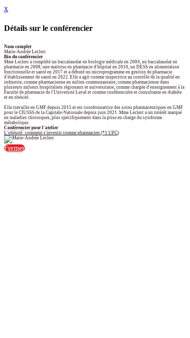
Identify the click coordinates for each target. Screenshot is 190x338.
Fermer (14, 148)
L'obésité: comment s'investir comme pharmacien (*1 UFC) (61, 132)
